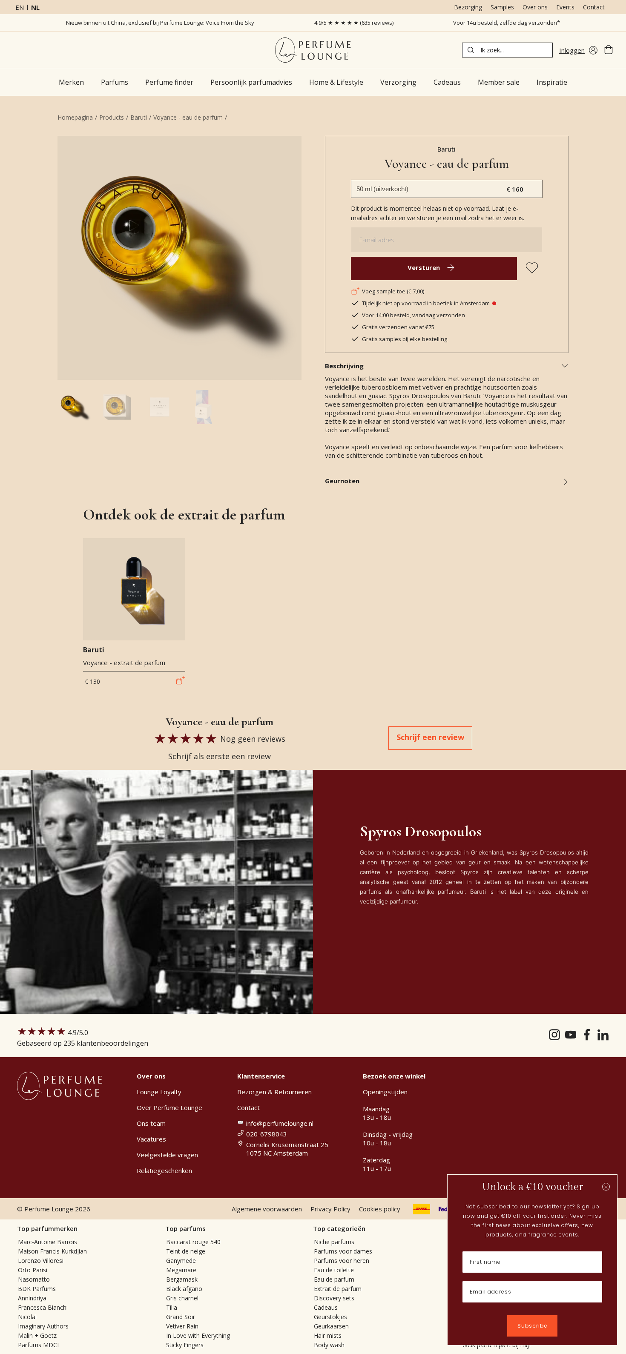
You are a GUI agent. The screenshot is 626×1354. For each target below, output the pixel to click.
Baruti (138, 117)
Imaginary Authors (43, 1326)
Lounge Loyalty (159, 1091)
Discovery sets (334, 1298)
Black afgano (184, 1289)
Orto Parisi (32, 1270)
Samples (502, 7)
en (19, 7)
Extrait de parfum (338, 1289)
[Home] (312, 50)
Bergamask (182, 1279)
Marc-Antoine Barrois (47, 1242)
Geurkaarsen (331, 1326)
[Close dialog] (606, 1186)
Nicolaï (27, 1317)
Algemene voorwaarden (267, 1209)
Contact (594, 7)
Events (565, 7)
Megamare (181, 1270)
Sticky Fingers (185, 1345)
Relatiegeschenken (164, 1170)
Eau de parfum (334, 1279)
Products (111, 117)
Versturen (424, 267)
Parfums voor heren (341, 1260)
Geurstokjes (330, 1317)
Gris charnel (182, 1298)
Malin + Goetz (37, 1335)
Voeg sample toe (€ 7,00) (393, 291)
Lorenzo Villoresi (40, 1260)
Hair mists (328, 1335)
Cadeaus (326, 1307)
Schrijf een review (430, 737)
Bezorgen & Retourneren (274, 1091)
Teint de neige (185, 1251)
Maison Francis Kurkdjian (52, 1251)
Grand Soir (180, 1317)
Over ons (535, 7)
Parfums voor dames (343, 1251)
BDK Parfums (37, 1289)
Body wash (329, 1345)
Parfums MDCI (38, 1345)
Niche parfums (334, 1242)
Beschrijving (344, 365)
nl (35, 7)
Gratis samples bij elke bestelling (404, 339)
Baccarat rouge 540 (193, 1242)
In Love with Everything (198, 1335)
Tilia (171, 1307)
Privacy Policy (330, 1209)
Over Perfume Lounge (169, 1107)
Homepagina (75, 117)
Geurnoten (342, 480)
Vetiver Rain (182, 1326)
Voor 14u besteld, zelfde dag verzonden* (506, 22)
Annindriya (32, 1298)
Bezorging (468, 7)
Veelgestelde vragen (167, 1154)
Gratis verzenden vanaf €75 (398, 327)
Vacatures (151, 1139)
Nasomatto (34, 1279)
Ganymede (181, 1260)
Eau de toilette (334, 1270)
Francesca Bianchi (43, 1307)
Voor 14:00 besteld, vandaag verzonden (413, 315)
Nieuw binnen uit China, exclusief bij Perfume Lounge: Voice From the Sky (160, 22)
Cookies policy (379, 1209)
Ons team (151, 1123)
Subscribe (532, 1325)
